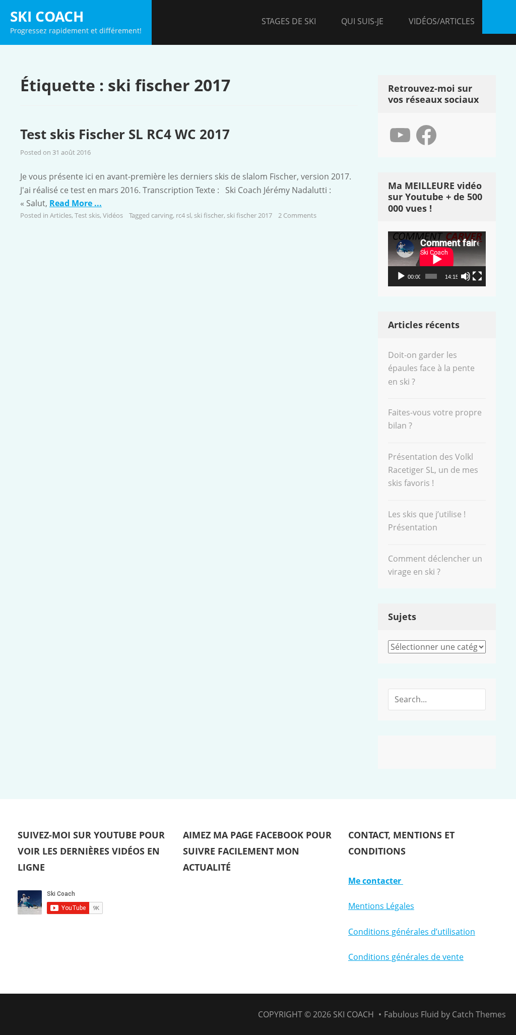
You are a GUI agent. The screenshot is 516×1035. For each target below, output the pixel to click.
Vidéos (113, 215)
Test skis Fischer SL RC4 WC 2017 (125, 134)
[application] (437, 258)
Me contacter (375, 880)
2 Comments (297, 215)
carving (162, 215)
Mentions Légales (381, 905)
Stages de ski (289, 21)
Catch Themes (479, 1014)
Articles (61, 215)
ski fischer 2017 (249, 215)
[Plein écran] (477, 276)
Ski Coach (47, 16)
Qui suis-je (362, 21)
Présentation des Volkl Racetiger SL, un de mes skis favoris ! (433, 470)
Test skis (87, 215)
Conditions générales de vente (406, 956)
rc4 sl (183, 215)
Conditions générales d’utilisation (411, 931)
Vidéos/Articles (442, 21)
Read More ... (75, 203)
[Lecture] (401, 276)
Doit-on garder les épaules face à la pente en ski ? (431, 368)
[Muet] (466, 276)
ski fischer (209, 215)
